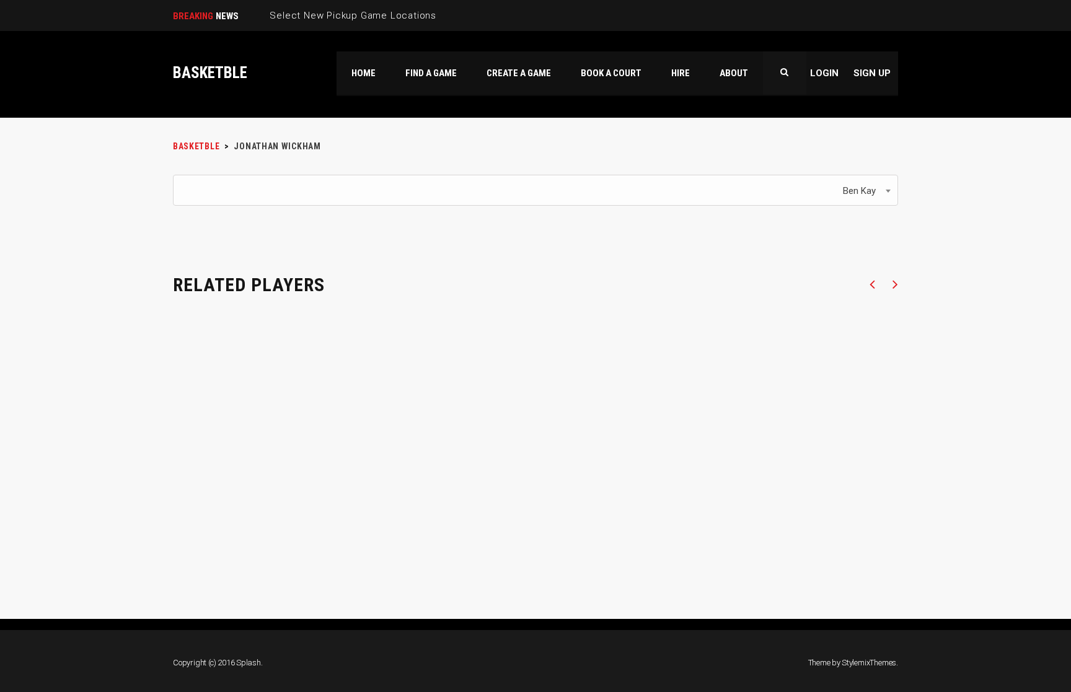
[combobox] (535, 190)
